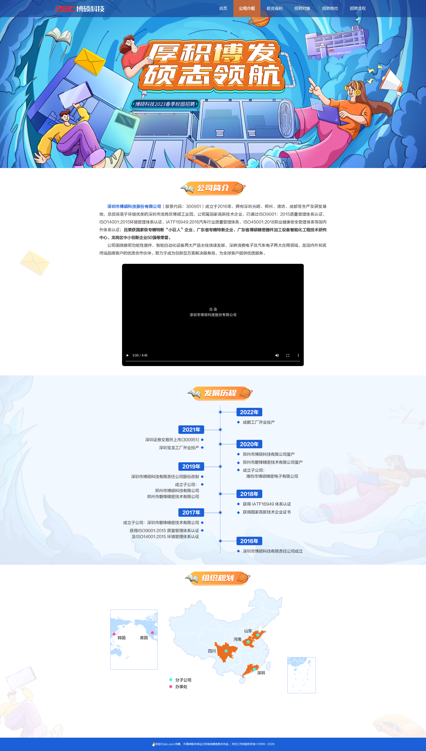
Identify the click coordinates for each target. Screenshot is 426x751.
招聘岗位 (330, 8)
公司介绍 (247, 8)
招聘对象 (302, 8)
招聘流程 (358, 8)
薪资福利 (275, 8)
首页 (223, 8)
